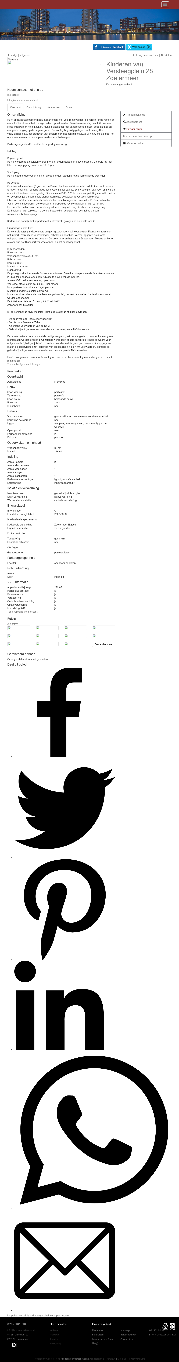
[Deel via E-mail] (64, 1310)
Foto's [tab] (69, 107)
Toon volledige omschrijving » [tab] (23, 364)
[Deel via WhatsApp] (93, 1208)
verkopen (55, 1315)
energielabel (42, 1315)
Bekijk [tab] (103, 644)
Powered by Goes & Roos (47, 1358)
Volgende (25, 55)
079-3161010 (14, 95)
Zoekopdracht (134, 121)
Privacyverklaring (136, 1358)
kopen (65, 1315)
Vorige (13, 55)
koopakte (12, 1315)
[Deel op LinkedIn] (59, 1049)
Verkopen (54, 1330)
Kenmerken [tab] (53, 107)
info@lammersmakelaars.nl (22, 100)
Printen (167, 55)
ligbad (30, 1315)
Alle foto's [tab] (12, 624)
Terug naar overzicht (147, 55)
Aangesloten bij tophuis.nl (103, 1358)
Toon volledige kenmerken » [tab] (23, 611)
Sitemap (121, 1358)
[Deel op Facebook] (59, 756)
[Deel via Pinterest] (64, 959)
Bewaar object (134, 129)
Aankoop (54, 1334)
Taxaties (54, 1339)
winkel (22, 1315)
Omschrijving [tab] (34, 107)
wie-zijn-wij (55, 1343)
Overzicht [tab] (15, 107)
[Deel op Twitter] (64, 857)
